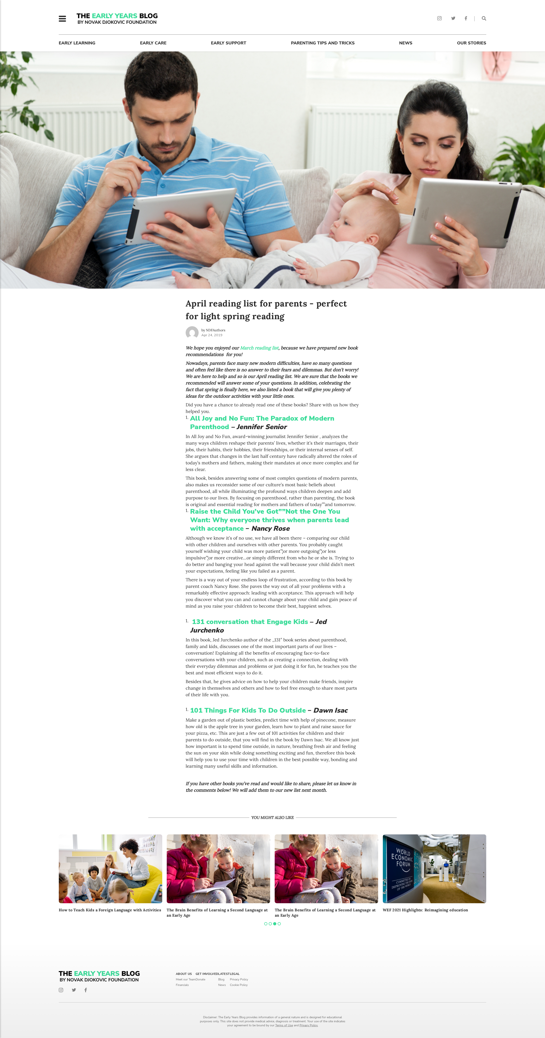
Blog (221, 979)
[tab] (265, 923)
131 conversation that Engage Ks (250, 621)
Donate (200, 979)
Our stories (471, 43)
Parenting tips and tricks (323, 43)
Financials (182, 985)
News (405, 43)
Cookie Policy (239, 985)
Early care (153, 43)
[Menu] (62, 19)
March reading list (259, 348)
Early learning (77, 43)
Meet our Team (186, 979)
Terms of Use (284, 1025)
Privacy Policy (239, 979)
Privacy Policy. (309, 1025)
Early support (228, 43)
